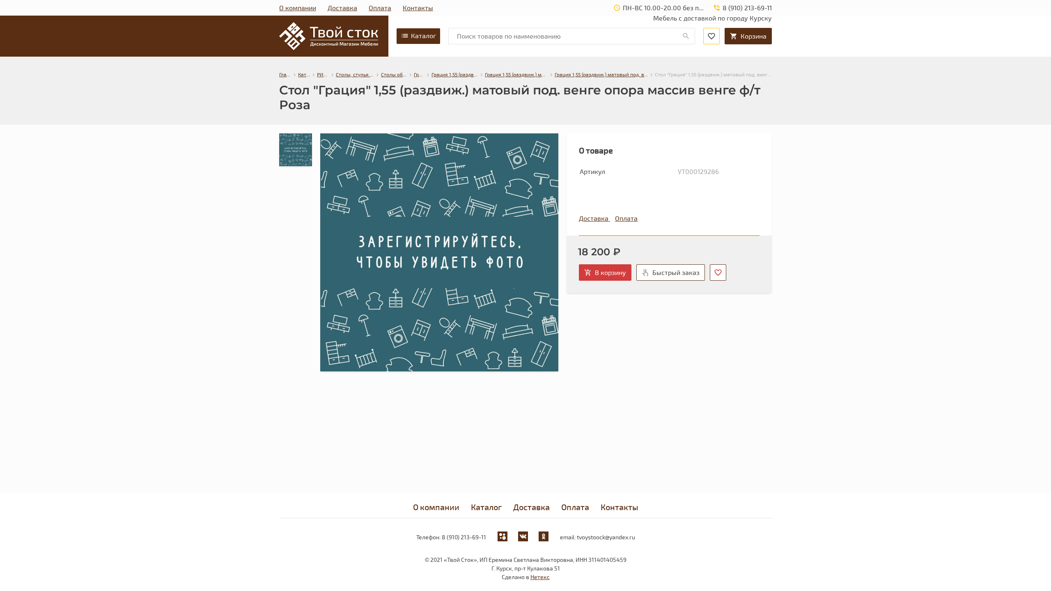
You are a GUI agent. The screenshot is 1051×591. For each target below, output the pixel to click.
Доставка (342, 7)
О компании (297, 7)
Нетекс (540, 576)
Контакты (418, 7)
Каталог (423, 35)
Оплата (380, 7)
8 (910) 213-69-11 (464, 537)
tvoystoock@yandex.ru (606, 537)
